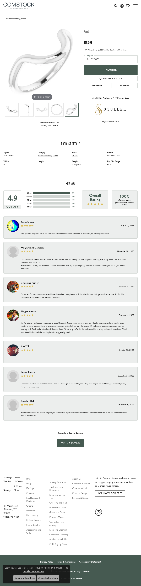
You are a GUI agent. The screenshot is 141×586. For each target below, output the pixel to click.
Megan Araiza (28, 311)
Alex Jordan (27, 222)
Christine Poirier (30, 283)
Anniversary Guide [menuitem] (58, 539)
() (73, 193)
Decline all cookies (24, 578)
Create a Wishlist (80, 488)
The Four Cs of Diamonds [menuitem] (56, 488)
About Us (76, 479)
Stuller (75, 155)
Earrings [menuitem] (30, 488)
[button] (116, 5)
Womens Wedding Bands (16, 18)
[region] (41, 63)
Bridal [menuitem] (29, 479)
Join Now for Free (110, 493)
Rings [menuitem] (28, 483)
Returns (124, 85)
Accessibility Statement (90, 562)
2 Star (29, 203)
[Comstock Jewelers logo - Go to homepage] (19, 6)
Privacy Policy (46, 562)
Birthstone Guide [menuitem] (57, 507)
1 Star (29, 206)
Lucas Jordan (28, 372)
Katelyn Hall (28, 401)
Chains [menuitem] (29, 506)
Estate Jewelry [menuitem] (33, 525)
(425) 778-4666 (49, 125)
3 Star (29, 199)
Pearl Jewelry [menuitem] (32, 515)
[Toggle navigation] (135, 6)
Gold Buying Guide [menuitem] (58, 544)
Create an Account (81, 483)
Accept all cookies (48, 578)
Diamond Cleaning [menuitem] (58, 530)
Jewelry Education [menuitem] (58, 482)
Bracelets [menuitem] (30, 510)
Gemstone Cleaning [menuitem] (58, 534)
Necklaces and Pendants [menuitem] (33, 499)
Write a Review (70, 443)
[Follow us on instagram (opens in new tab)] (98, 512)
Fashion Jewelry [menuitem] (33, 520)
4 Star (29, 196)
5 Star (29, 193)
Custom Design (79, 493)
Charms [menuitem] (30, 493)
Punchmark (76, 578)
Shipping (97, 85)
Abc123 (25, 346)
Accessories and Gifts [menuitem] (33, 531)
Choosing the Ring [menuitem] (58, 503)
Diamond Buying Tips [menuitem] (57, 496)
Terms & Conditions (66, 562)
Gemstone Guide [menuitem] (57, 512)
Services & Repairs (80, 498)
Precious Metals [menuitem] (56, 517)
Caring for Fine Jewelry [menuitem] (56, 523)
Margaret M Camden (32, 248)
